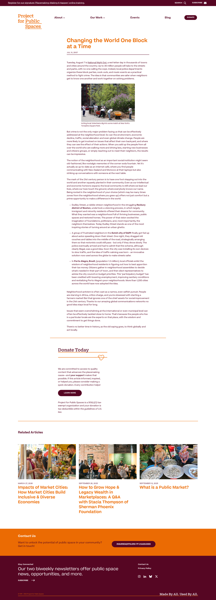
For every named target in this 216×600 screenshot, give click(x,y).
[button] (60, 18)
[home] (30, 21)
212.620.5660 (145, 544)
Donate (190, 17)
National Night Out (97, 63)
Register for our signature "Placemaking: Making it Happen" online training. (46, 3)
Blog (168, 18)
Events (135, 18)
